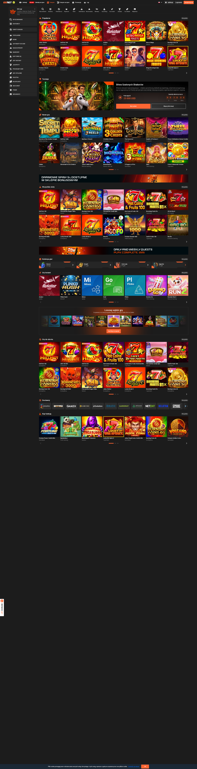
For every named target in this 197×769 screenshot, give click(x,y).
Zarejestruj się (188, 2)
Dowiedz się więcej (133, 766)
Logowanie (178, 2)
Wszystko (184, 18)
